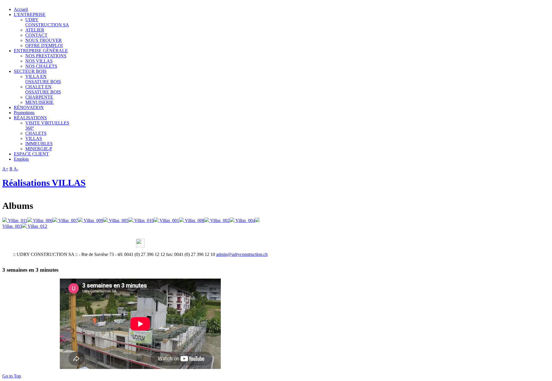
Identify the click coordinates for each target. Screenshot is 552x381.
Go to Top (11, 376)
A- (16, 168)
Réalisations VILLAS (44, 183)
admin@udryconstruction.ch (242, 254)
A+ (5, 168)
